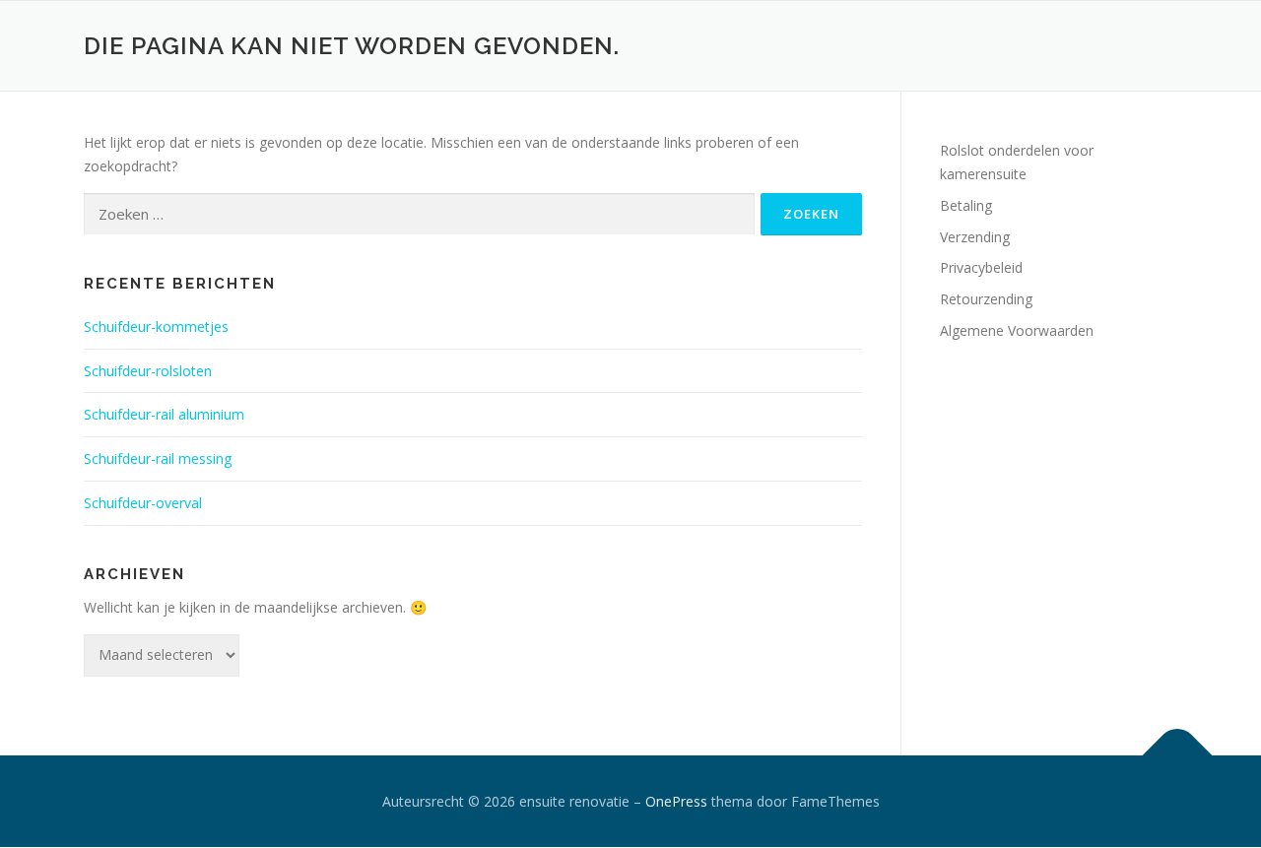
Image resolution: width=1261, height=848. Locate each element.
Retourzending (986, 299)
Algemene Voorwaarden (1017, 330)
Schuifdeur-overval (143, 502)
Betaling (966, 205)
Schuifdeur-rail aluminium (164, 414)
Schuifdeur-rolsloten (148, 370)
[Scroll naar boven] (1178, 755)
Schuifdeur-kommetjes (156, 326)
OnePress (676, 801)
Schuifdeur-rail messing (158, 458)
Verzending (975, 237)
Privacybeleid (981, 267)
